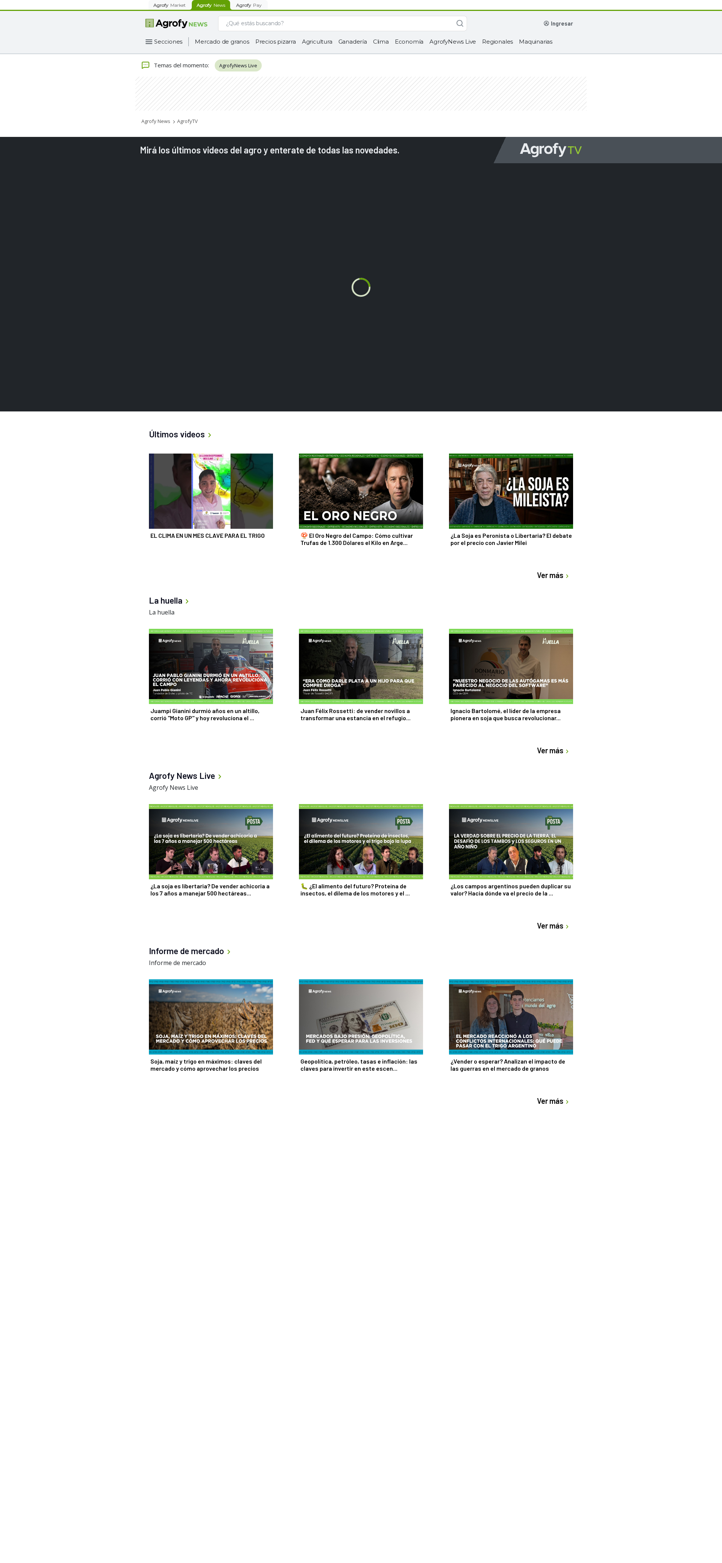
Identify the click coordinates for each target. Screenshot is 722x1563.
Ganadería (352, 41)
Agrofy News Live (173, 787)
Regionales (497, 41)
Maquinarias (535, 41)
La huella (161, 612)
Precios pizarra (275, 41)
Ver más (550, 575)
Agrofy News (155, 121)
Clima (381, 41)
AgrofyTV (187, 121)
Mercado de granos (222, 41)
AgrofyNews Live (452, 41)
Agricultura (317, 41)
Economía (409, 41)
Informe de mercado (177, 963)
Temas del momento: (181, 65)
